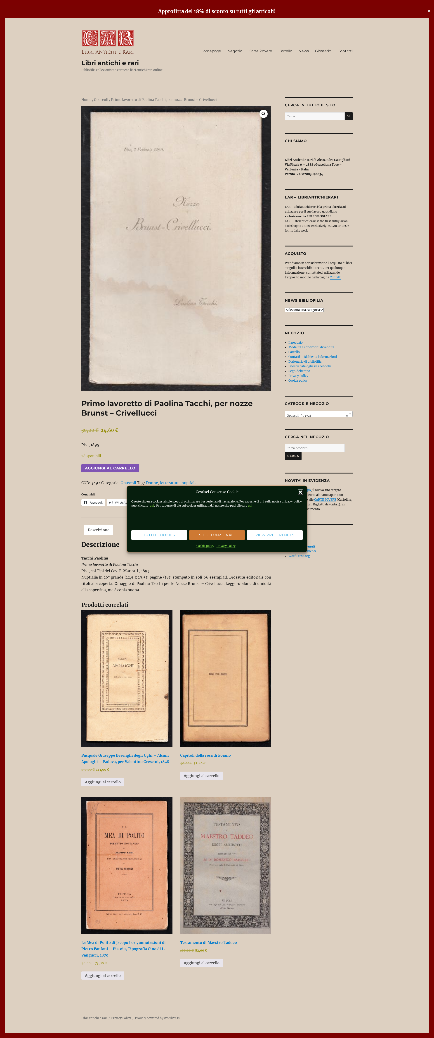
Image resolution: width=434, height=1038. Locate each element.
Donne (152, 483)
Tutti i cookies (159, 535)
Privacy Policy (226, 546)
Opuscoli (101, 100)
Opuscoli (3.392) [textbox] (317, 416)
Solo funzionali (217, 535)
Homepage (210, 51)
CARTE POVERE (325, 500)
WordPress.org (299, 556)
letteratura (169, 483)
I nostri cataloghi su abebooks (310, 366)
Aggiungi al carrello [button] (103, 782)
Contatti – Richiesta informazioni (312, 357)
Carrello (285, 51)
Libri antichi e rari (110, 63)
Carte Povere (260, 51)
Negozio (234, 51)
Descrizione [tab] (98, 530)
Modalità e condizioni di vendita (311, 347)
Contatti (345, 51)
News (304, 51)
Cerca (293, 456)
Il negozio (295, 342)
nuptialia (190, 483)
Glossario (323, 51)
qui (151, 505)
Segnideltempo (299, 371)
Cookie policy (205, 546)
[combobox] (319, 414)
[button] (300, 492)
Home (86, 100)
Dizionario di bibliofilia (304, 362)
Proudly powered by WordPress (157, 1018)
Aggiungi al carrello (110, 468)
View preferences (274, 535)
